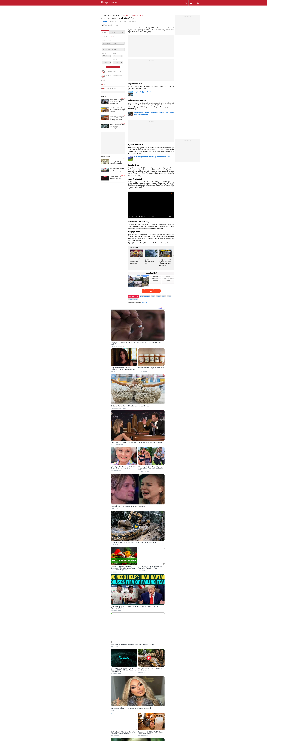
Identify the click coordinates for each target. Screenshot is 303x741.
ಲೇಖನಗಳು (167, 283)
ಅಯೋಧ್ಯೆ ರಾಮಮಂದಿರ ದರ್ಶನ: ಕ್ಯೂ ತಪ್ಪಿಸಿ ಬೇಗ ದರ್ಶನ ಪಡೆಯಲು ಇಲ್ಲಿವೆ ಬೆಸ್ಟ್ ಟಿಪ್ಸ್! (117, 109)
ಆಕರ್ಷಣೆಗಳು (155, 278)
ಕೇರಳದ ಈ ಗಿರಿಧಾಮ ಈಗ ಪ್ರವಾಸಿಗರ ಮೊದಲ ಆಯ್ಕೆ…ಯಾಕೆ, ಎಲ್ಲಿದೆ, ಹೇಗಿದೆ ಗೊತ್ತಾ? (151, 261)
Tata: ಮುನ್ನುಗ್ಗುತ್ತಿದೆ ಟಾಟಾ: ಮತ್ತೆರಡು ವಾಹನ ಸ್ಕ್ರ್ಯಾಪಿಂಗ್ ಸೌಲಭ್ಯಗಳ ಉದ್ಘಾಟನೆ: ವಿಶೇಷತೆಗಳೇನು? (117, 162)
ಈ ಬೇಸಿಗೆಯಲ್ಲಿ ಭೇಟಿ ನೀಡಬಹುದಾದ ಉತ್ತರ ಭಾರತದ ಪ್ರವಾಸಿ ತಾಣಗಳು (152, 157)
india (153, 296)
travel (158, 296)
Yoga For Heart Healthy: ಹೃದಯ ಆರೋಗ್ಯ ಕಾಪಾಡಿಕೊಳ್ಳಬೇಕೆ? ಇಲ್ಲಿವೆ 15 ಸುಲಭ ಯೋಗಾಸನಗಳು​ (117, 170)
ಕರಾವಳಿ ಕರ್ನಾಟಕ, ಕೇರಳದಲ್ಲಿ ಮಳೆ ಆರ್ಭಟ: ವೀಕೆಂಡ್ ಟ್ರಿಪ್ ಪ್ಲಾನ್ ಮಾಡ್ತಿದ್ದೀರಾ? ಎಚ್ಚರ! (117, 101)
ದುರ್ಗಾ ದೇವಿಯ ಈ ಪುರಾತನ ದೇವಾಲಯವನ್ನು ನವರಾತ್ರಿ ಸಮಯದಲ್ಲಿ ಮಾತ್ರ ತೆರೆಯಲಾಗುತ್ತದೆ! (136, 261)
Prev (129, 255)
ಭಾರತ (163, 296)
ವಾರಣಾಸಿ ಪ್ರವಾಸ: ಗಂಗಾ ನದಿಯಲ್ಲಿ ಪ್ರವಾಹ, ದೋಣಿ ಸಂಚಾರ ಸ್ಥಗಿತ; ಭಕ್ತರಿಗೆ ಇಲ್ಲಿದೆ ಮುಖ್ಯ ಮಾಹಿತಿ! (117, 118)
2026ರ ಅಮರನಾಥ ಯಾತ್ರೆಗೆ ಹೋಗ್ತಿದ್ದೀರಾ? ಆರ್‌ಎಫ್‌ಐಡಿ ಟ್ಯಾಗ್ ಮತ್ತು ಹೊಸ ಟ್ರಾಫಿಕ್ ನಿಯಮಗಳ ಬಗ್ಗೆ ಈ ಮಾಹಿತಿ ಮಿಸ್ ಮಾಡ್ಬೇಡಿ (165, 262)
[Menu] (107, 3)
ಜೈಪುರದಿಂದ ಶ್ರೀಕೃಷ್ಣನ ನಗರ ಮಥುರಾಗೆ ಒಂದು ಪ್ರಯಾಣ (147, 92)
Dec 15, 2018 (145, 302)
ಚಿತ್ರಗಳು (155, 283)
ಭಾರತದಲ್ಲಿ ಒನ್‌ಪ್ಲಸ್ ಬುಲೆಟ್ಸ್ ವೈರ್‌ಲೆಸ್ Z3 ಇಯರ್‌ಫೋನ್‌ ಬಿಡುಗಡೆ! (116, 178)
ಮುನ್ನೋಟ (155, 276)
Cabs (121, 32)
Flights (105, 32)
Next (173, 255)
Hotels (113, 32)
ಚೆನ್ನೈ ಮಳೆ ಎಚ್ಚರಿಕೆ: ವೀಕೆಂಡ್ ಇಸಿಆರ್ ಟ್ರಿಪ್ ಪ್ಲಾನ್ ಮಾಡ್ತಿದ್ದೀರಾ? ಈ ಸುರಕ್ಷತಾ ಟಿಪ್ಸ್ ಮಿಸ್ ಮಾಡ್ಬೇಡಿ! (117, 126)
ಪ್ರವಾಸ (169, 296)
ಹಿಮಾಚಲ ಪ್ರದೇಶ (151, 273)
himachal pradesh (145, 296)
